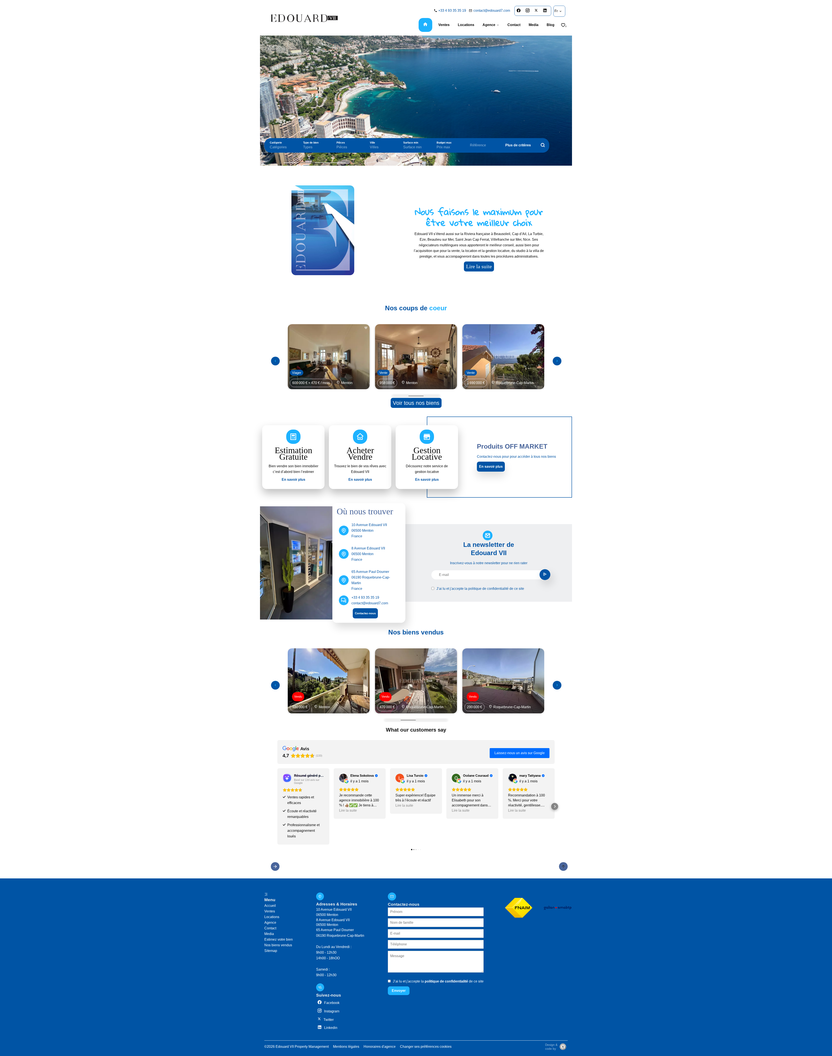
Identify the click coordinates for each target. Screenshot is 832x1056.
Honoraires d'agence (380, 1046)
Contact (270, 928)
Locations (271, 917)
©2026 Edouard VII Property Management (296, 1046)
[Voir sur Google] (343, 778)
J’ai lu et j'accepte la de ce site (480, 588)
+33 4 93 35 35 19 (452, 10)
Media (269, 934)
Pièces (340, 142)
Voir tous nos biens (416, 403)
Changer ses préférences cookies (426, 1046)
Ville (372, 142)
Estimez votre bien (278, 939)
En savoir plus (491, 466)
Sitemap (270, 951)
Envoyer (399, 990)
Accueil (270, 905)
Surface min (410, 142)
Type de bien (310, 142)
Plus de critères (518, 145)
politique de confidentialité (488, 588)
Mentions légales (346, 1046)
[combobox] (282, 147)
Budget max (444, 142)
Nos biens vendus (278, 945)
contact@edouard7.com (491, 10)
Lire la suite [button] (348, 810)
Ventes (269, 911)
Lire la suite (479, 266)
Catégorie (276, 142)
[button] (277, 806)
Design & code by (551, 1046)
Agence (270, 922)
